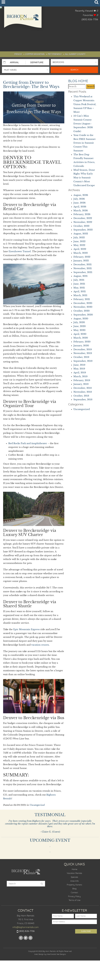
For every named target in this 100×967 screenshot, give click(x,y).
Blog (74, 889)
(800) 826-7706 (90, 19)
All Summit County (75, 54)
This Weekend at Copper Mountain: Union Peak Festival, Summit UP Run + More (84, 104)
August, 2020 (80, 318)
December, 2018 (82, 388)
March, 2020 (80, 337)
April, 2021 (79, 291)
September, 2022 (83, 229)
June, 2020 (79, 326)
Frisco (18, 54)
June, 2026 (79, 202)
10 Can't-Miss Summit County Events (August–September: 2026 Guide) (83, 124)
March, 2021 (80, 295)
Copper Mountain (35, 54)
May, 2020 (79, 330)
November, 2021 (82, 268)
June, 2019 (79, 365)
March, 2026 (80, 210)
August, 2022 (80, 233)
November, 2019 (82, 353)
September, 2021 (82, 272)
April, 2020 (79, 334)
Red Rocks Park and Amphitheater (27, 443)
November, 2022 (82, 222)
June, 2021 (79, 284)
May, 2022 (79, 245)
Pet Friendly (55, 54)
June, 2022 (79, 241)
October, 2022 (81, 226)
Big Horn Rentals (22, 18)
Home (74, 869)
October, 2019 (81, 357)
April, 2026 (79, 206)
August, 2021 (80, 276)
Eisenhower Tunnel (20, 251)
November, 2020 (82, 307)
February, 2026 (81, 214)
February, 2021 (81, 299)
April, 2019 (79, 372)
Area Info (74, 881)
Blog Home (78, 81)
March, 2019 (80, 376)
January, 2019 (81, 384)
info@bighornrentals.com (25, 927)
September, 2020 (83, 314)
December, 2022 (82, 218)
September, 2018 (82, 399)
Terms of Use (74, 900)
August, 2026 (80, 195)
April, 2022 (79, 249)
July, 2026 (79, 199)
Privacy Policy (74, 896)
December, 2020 (82, 303)
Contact (74, 893)
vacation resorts (40, 644)
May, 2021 (79, 287)
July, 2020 (79, 322)
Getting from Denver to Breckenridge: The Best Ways (31, 84)
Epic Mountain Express (26, 629)
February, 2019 (81, 380)
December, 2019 (82, 349)
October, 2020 (81, 310)
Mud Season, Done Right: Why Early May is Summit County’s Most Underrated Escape (84, 178)
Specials (74, 877)
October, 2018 (81, 395)
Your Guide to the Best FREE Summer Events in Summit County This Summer (84, 143)
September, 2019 (82, 361)
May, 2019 (79, 368)
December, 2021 (82, 264)
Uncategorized (37, 805)
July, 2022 (79, 237)
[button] (74, 62)
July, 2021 (78, 280)
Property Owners (74, 885)
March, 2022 (80, 253)
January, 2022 (81, 260)
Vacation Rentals (74, 873)
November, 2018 (82, 392)
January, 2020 (81, 345)
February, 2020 (81, 341)
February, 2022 (81, 257)
